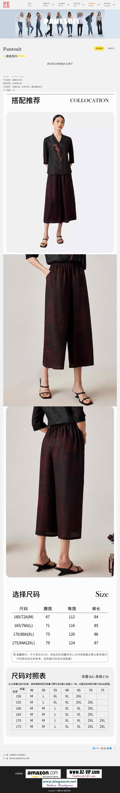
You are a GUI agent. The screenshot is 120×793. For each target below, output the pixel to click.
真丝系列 (61, 5)
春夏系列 (111, 48)
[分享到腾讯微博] (107, 749)
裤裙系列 (92, 5)
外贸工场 (76, 5)
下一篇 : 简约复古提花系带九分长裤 (16, 758)
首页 (29, 5)
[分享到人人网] (110, 749)
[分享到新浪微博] (104, 749)
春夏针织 (46, 5)
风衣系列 (107, 5)
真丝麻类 (99, 48)
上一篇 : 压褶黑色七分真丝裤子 (14, 755)
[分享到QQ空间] (102, 749)
